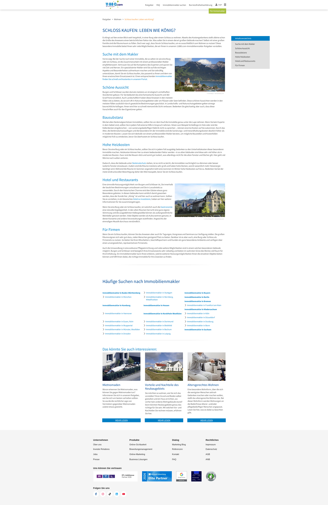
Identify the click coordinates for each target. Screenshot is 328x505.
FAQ (158, 5)
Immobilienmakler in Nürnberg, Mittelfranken (159, 298)
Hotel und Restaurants (245, 61)
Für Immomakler (217, 11)
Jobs (95, 454)
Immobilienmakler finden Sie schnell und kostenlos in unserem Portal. (137, 78)
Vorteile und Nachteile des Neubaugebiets (162, 387)
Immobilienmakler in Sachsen (197, 329)
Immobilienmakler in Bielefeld (159, 325)
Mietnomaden (111, 385)
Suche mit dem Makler (245, 44)
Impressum (211, 444)
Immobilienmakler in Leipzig (158, 333)
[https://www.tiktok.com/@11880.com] (110, 494)
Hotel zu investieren (142, 199)
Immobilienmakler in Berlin (196, 297)
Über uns (97, 444)
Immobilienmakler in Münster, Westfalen (122, 329)
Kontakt (175, 454)
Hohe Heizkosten (242, 56)
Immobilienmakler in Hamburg (116, 305)
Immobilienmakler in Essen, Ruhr (119, 321)
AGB (208, 454)
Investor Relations (101, 449)
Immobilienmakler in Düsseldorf (201, 317)
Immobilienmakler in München (118, 297)
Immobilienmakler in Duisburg (200, 321)
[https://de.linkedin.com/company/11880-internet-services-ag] (117, 494)
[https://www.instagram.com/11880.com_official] (103, 494)
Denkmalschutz (139, 163)
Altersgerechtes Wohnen (203, 385)
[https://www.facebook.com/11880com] (96, 494)
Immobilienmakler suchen (174, 5)
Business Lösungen (138, 459)
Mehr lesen (121, 420)
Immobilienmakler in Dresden (118, 333)
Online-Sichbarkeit (137, 444)
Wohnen (117, 19)
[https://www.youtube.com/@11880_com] (123, 494)
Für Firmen (240, 65)
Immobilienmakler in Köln (198, 313)
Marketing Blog (179, 444)
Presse (96, 459)
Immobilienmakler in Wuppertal (118, 325)
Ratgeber (149, 5)
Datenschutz (211, 449)
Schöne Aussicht (242, 48)
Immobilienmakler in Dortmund (159, 321)
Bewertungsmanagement (140, 449)
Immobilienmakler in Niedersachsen (200, 309)
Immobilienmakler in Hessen (156, 305)
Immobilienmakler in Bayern (197, 293)
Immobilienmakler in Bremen (197, 301)
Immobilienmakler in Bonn (198, 325)
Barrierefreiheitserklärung (200, 5)
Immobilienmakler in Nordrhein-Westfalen (163, 313)
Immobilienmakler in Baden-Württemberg (121, 293)
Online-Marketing (137, 454)
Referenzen (177, 449)
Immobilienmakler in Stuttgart (159, 292)
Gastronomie (166, 207)
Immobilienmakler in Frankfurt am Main (204, 305)
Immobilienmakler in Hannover (118, 313)
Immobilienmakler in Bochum (159, 329)
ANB (208, 459)
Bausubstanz (241, 52)
